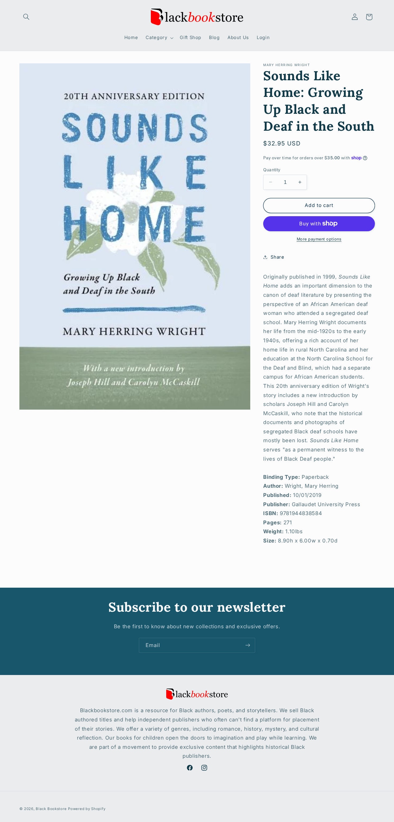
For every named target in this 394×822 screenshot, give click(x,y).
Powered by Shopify (86, 809)
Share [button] (277, 257)
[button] (26, 17)
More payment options (319, 238)
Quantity (271, 169)
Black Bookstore (51, 809)
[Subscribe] (248, 645)
